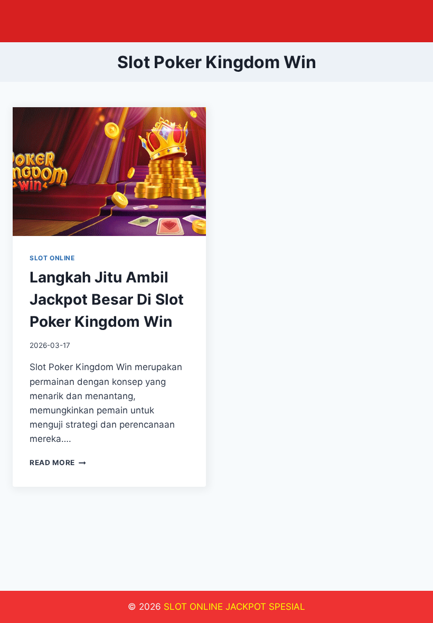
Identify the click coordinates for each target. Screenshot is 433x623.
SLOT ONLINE (52, 258)
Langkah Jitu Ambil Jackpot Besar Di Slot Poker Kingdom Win (107, 299)
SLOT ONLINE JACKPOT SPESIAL (234, 606)
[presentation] (109, 171)
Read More (58, 462)
